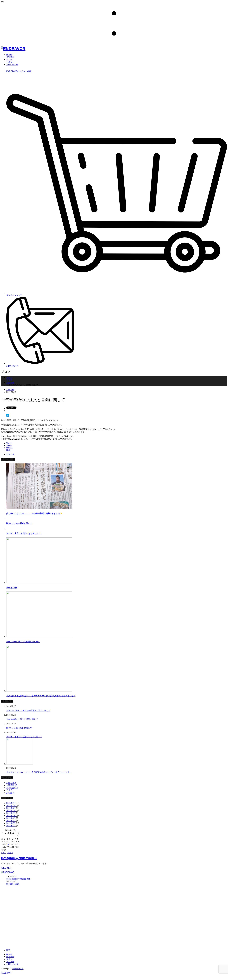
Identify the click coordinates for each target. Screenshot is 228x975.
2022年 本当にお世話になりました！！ (24, 533)
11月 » (10, 852)
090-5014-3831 (12, 884)
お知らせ (10, 389)
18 (8, 844)
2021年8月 (11, 820)
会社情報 (10, 956)
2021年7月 (11, 823)
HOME (9, 954)
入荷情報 (11, 785)
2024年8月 (11, 808)
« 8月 (3, 852)
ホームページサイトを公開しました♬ (23, 641)
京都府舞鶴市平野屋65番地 (18, 879)
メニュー (10, 961)
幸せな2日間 (11, 587)
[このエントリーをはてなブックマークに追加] (7, 416)
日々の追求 (12, 788)
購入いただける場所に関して (19, 523)
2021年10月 (11, 815)
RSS (8, 950)
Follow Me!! (6, 868)
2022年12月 (11, 810)
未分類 (10, 793)
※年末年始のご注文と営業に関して (22, 719)
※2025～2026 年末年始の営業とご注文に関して (28, 710)
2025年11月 (11, 803)
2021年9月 (11, 818)
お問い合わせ (12, 964)
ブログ (9, 959)
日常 (9, 790)
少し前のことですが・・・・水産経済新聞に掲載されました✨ (34, 513)
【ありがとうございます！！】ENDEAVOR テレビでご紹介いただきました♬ (40, 696)
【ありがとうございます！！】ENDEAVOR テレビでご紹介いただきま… (38, 772)
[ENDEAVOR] (13, 48)
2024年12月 (11, 805)
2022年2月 (11, 813)
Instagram (19, 858)
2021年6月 (11, 826)
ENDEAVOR (17, 968)
